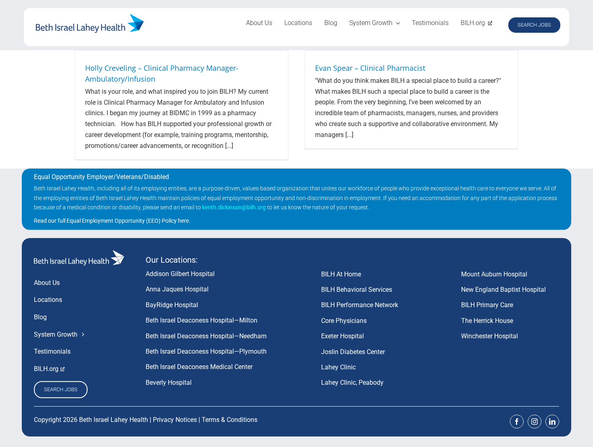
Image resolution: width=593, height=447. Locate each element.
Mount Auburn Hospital (494, 274)
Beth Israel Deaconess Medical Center (199, 367)
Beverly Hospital (169, 382)
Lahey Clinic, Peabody (352, 382)
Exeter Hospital (342, 336)
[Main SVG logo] (90, 17)
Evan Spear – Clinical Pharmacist (370, 68)
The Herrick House (487, 321)
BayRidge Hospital (172, 305)
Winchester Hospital (489, 336)
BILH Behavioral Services (356, 289)
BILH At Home (341, 274)
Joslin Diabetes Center (353, 352)
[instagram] (534, 421)
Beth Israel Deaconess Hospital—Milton (201, 320)
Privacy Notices (175, 420)
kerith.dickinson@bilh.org (234, 207)
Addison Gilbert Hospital (180, 274)
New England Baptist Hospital (503, 289)
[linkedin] (552, 421)
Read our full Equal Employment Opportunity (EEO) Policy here (111, 220)
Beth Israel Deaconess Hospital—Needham (206, 336)
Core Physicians (344, 321)
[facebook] (517, 421)
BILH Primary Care (487, 305)
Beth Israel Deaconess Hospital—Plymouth (206, 351)
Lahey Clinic (338, 367)
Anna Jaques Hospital (177, 289)
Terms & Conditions (229, 420)
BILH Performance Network (359, 305)
